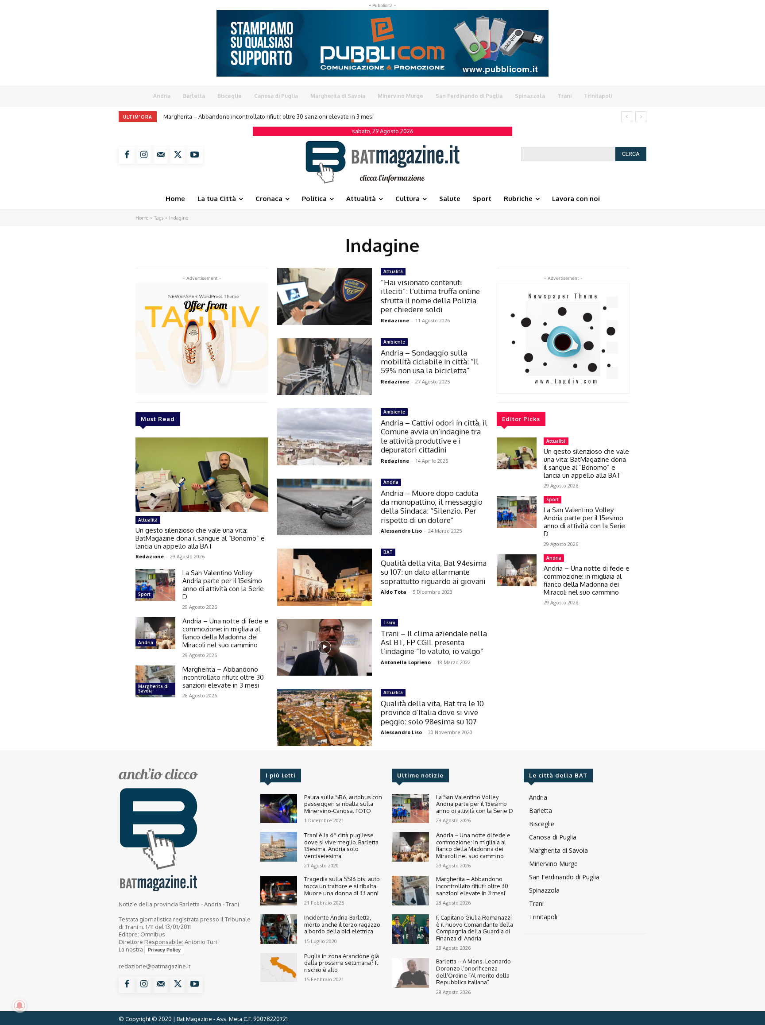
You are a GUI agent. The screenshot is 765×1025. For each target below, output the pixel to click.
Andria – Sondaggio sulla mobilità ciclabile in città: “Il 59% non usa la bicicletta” (430, 361)
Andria (145, 642)
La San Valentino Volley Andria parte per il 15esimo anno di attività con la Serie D (223, 585)
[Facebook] (127, 155)
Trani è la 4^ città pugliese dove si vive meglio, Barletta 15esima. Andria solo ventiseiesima (341, 845)
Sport (144, 594)
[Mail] (160, 155)
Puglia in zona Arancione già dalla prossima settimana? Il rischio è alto (341, 962)
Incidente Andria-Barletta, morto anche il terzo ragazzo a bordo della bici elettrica (342, 924)
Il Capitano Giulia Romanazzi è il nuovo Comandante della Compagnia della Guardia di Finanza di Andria (474, 928)
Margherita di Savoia (153, 688)
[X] (177, 155)
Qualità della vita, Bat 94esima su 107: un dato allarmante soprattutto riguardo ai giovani (434, 572)
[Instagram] (143, 155)
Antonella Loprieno (406, 662)
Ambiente (394, 342)
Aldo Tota (393, 591)
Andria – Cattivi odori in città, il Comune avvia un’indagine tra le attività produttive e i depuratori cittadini (434, 436)
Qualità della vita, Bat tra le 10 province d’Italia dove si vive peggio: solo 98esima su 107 (432, 712)
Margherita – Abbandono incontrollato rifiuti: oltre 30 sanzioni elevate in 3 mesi (268, 116)
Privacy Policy (164, 950)
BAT (388, 552)
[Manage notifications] (19, 1005)
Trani (389, 622)
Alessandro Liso (401, 530)
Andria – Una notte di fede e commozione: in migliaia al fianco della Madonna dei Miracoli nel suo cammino (225, 633)
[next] (640, 116)
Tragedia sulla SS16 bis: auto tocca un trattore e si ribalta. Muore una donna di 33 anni (342, 885)
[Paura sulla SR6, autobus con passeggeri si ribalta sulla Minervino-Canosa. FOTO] (278, 809)
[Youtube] (194, 155)
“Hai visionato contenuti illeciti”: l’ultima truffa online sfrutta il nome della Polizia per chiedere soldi (430, 296)
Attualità (148, 520)
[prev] (626, 116)
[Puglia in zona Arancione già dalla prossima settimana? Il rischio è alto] (278, 967)
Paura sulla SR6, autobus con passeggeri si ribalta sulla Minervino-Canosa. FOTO (343, 803)
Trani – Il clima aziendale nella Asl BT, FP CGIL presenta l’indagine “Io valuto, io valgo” (434, 642)
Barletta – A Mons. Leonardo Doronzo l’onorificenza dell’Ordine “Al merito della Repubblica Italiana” (473, 972)
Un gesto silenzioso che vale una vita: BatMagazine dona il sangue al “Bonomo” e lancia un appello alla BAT (200, 538)
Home (141, 218)
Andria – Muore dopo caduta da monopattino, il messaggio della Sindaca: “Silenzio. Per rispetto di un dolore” (432, 506)
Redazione (149, 556)
